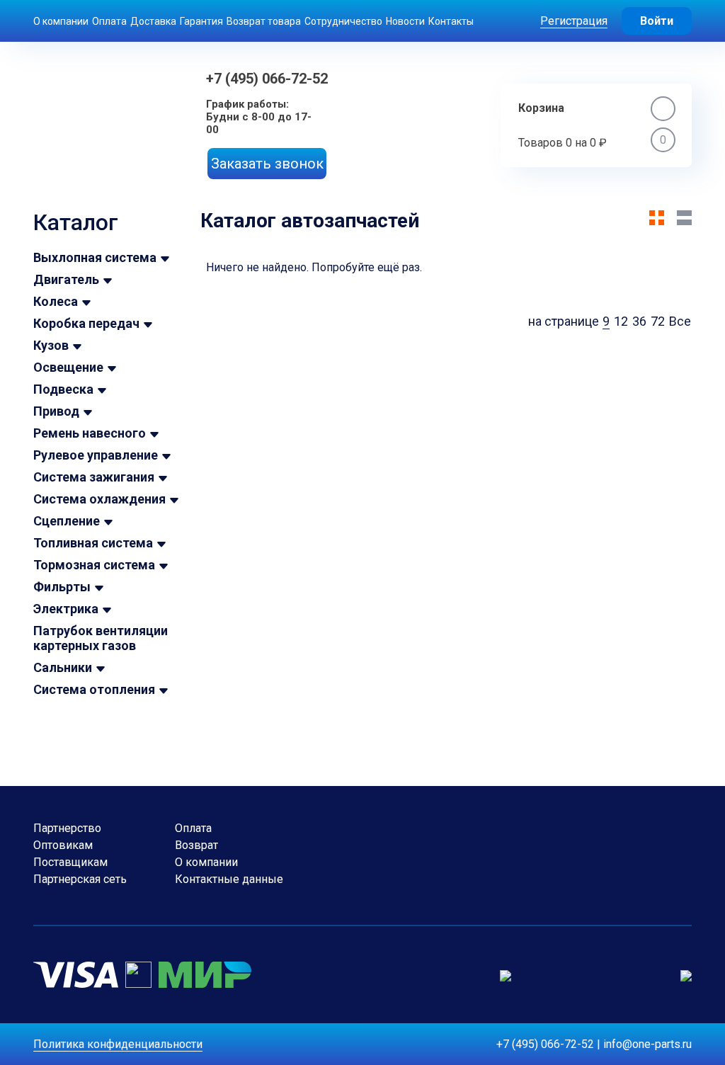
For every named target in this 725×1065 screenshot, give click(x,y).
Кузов (51, 345)
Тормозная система (94, 564)
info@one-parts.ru (647, 1044)
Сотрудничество (343, 21)
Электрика (65, 608)
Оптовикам (63, 845)
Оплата (109, 21)
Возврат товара (264, 21)
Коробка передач (86, 323)
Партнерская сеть (80, 879)
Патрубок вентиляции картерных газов (100, 638)
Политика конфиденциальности (117, 1044)
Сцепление (66, 520)
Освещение (68, 367)
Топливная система (93, 542)
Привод (56, 411)
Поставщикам (70, 862)
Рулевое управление (95, 455)
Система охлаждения (99, 498)
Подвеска (63, 389)
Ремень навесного (89, 433)
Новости (405, 21)
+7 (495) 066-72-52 (267, 78)
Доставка (153, 21)
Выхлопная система (94, 257)
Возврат (196, 845)
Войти (656, 21)
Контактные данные (229, 879)
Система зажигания (93, 476)
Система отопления (94, 689)
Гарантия (201, 21)
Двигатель (66, 279)
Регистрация (573, 21)
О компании (61, 21)
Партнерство (67, 828)
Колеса (55, 301)
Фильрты (62, 586)
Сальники (62, 667)
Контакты (451, 21)
